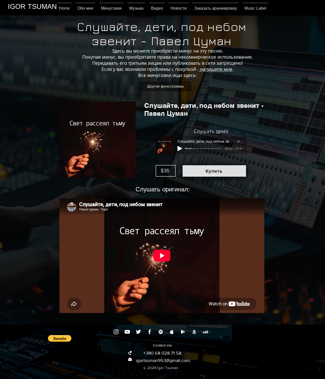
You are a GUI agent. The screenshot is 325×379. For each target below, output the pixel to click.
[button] (59, 338)
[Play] (179, 148)
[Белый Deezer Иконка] (205, 331)
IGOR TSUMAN (32, 6)
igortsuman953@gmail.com (163, 360)
